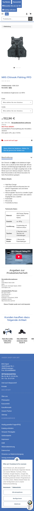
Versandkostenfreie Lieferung (21, 122)
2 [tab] (16, 67)
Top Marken (6, 2)
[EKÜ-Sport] (7, 14)
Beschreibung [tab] (7, 157)
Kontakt (4, 386)
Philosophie (6, 400)
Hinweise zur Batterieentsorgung (12, 454)
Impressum (6, 487)
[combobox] (17, 102)
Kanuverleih (17, 2)
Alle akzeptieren (17, 492)
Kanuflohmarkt (6, 407)
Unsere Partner (7, 411)
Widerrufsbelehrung (8, 447)
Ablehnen (17, 504)
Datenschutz (16, 487)
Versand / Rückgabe (8, 432)
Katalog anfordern (10, 10)
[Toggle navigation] (2, 13)
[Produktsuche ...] (30, 19)
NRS (13, 162)
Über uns (5, 396)
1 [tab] (14, 67)
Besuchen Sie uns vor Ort (12, 6)
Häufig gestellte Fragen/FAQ (11, 424)
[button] (27, 14)
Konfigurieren (17, 498)
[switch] (30, 508)
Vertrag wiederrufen (8, 458)
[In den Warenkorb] (3, 32)
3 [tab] (18, 67)
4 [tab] (19, 67)
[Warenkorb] (30, 14)
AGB (3, 443)
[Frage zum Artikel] (31, 140)
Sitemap (4, 415)
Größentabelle (6, 435)
